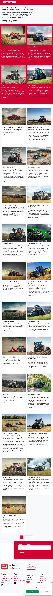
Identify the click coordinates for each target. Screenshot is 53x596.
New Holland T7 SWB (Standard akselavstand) (38, 358)
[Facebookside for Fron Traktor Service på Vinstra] (2, 584)
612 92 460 (3, 576)
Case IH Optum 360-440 (11, 357)
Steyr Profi (6, 477)
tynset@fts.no (17, 578)
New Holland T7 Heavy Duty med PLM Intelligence (38, 206)
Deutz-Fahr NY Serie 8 (35, 244)
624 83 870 (16, 576)
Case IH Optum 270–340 (11, 282)
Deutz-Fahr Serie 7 (34, 394)
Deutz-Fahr (32, 85)
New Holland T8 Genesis (36, 127)
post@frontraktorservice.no (7, 578)
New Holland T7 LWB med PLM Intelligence (38, 282)
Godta (32, 591)
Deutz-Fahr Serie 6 (34, 477)
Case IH (4, 47)
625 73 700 (29, 579)
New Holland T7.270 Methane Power (37, 434)
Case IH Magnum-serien (11, 205)
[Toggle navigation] (50, 2)
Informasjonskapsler (31, 567)
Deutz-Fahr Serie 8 (34, 322)
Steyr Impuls (7, 394)
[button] (50, 582)
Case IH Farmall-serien (10, 434)
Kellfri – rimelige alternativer (33, 564)
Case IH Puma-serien (10, 516)
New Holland (32, 47)
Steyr (3, 85)
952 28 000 (42, 576)
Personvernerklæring (42, 594)
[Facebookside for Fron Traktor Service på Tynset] (15, 583)
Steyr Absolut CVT (9, 322)
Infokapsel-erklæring (35, 594)
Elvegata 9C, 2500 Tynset (19, 580)
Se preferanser (45, 591)
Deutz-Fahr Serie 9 (34, 167)
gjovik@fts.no (43, 578)
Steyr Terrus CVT (8, 244)
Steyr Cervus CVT (9, 167)
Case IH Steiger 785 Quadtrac (12, 127)
